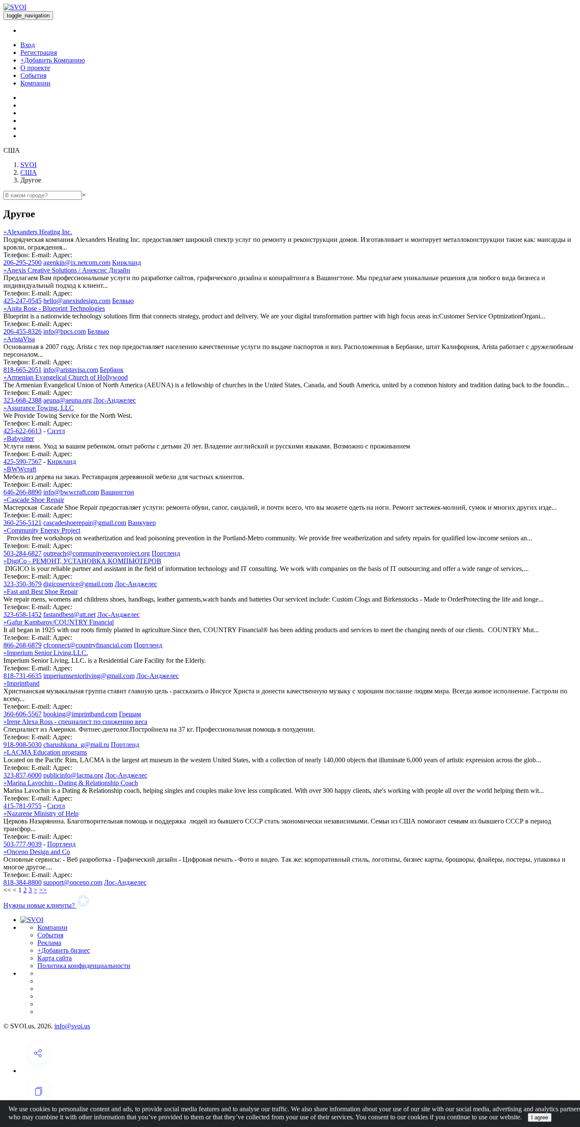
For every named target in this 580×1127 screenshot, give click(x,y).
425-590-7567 (22, 461)
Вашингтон (117, 492)
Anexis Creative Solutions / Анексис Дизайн (66, 270)
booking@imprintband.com (80, 714)
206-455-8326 (22, 331)
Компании (35, 83)
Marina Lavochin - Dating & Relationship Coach (70, 782)
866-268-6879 (22, 645)
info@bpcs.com (64, 331)
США (28, 172)
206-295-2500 (22, 262)
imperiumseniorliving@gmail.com (89, 675)
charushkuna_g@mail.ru (76, 744)
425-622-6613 (22, 430)
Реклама (49, 942)
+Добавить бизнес (63, 950)
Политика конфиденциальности (83, 965)
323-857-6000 (22, 775)
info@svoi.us (72, 1026)
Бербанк (112, 369)
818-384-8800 (22, 882)
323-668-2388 (22, 400)
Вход (27, 44)
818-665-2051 (22, 369)
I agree (539, 1117)
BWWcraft (19, 469)
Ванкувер (142, 522)
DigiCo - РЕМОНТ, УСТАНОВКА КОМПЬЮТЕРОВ (82, 561)
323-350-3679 (22, 584)
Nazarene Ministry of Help (41, 813)
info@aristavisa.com (70, 369)
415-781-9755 (22, 805)
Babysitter (18, 438)
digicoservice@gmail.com (78, 584)
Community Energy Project (41, 530)
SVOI (28, 164)
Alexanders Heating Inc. (37, 232)
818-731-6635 (22, 675)
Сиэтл (56, 430)
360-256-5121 (22, 522)
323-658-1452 (22, 614)
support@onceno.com (72, 882)
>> (43, 890)
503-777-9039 (22, 844)
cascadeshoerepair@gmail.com (84, 522)
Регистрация (38, 52)
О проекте (35, 67)
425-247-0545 (22, 300)
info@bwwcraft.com (71, 492)
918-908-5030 (22, 744)
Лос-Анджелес (114, 400)
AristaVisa (19, 339)
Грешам (130, 714)
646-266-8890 (22, 492)
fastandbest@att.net (69, 614)
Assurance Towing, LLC (38, 408)
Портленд (166, 553)
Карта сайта (54, 958)
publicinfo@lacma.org (73, 775)
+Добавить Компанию (52, 60)
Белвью (123, 300)
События (33, 75)
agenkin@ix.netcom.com (76, 262)
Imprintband (21, 683)
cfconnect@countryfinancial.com (87, 645)
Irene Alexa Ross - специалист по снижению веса (75, 721)
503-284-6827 (22, 553)
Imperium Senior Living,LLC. (45, 652)
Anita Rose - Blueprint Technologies (54, 308)
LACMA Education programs (45, 752)
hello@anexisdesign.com (76, 300)
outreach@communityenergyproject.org (96, 553)
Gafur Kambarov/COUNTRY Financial (58, 622)
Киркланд (126, 262)
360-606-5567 (22, 714)
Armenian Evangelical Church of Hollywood (65, 377)
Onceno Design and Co (36, 851)
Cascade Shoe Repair (33, 499)
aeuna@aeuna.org (67, 400)
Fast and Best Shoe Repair (40, 591)
